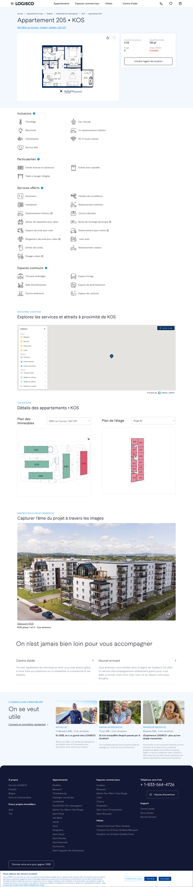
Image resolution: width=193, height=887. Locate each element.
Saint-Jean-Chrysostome (109, 809)
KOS (83, 14)
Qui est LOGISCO (18, 785)
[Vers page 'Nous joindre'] (161, 3)
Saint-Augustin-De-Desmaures (68, 850)
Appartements (61, 3)
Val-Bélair (57, 818)
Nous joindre (146, 813)
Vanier (56, 822)
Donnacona (58, 846)
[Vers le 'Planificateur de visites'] (180, 3)
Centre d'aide (130, 3)
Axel (11, 809)
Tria (10, 813)
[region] (96, 879)
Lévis (55, 826)
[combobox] (69, 421)
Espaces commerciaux (87, 3)
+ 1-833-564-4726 (157, 784)
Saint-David (58, 834)
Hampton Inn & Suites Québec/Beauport (117, 830)
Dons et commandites (20, 797)
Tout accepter (165, 879)
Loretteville (58, 801)
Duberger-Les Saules (63, 797)
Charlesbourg (59, 793)
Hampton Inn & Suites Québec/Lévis (115, 834)
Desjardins (58, 830)
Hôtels (108, 3)
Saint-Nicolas (59, 838)
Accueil (20, 14)
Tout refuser (151, 879)
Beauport (57, 789)
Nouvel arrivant (148, 817)
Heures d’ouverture (164, 794)
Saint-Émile (58, 814)
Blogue (12, 793)
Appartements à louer (35, 14)
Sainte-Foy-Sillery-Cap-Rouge (68, 809)
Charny (100, 801)
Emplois (12, 789)
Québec (50, 14)
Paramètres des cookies (134, 879)
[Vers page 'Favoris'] (170, 3)
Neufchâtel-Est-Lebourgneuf (67, 14)
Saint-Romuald (60, 842)
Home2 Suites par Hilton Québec (113, 826)
